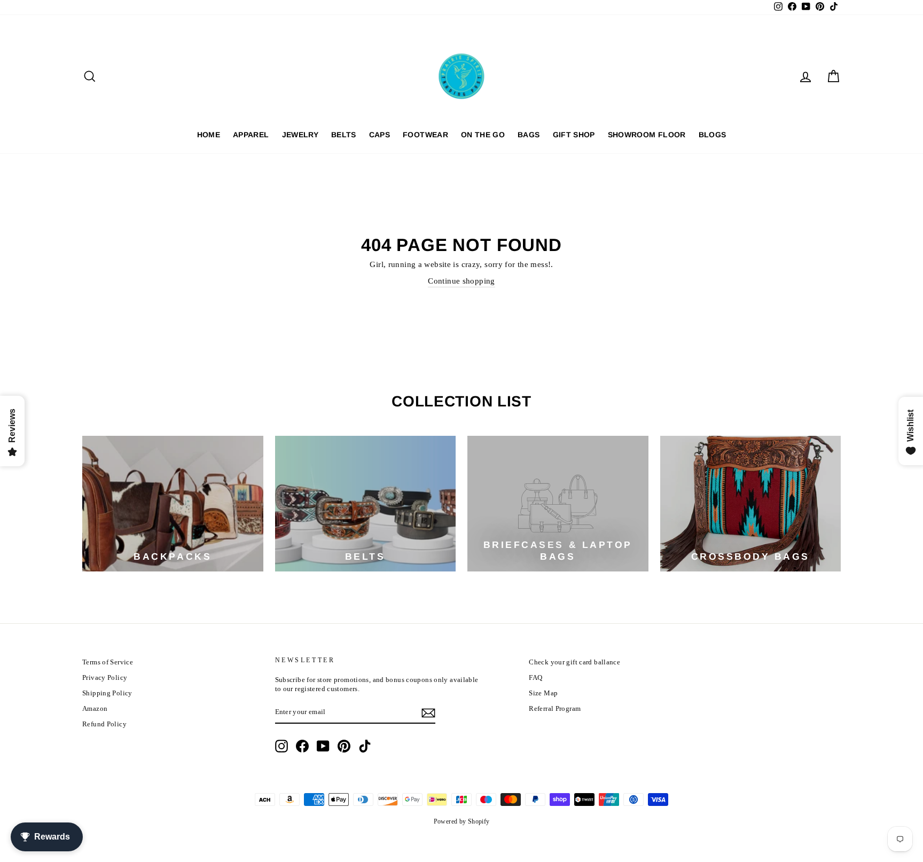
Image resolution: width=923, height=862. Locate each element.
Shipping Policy (107, 693)
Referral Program (555, 708)
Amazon (94, 708)
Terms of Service (107, 662)
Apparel (251, 134)
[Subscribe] (428, 713)
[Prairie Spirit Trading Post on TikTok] (364, 746)
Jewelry (300, 134)
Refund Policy (104, 724)
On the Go (483, 134)
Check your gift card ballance (574, 662)
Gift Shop (574, 134)
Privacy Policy (104, 677)
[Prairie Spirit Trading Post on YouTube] (323, 746)
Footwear (425, 134)
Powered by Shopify (462, 821)
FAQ (535, 677)
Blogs (712, 134)
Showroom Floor (647, 134)
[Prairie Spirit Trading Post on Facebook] (302, 746)
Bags (528, 134)
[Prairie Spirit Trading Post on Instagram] (281, 746)
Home (208, 134)
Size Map (543, 693)
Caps (379, 134)
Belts (343, 134)
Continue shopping (461, 281)
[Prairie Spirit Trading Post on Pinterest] (344, 746)
